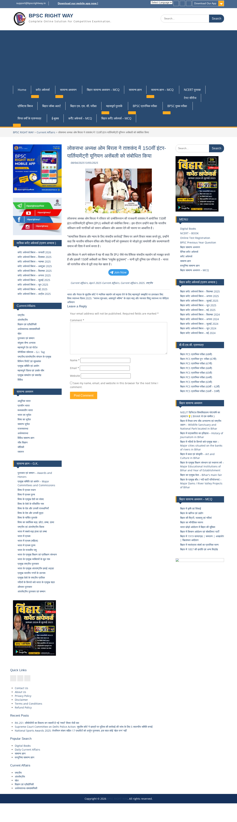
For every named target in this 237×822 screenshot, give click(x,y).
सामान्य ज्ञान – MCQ (162, 90)
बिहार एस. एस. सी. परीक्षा (83, 106)
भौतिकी (21, 447)
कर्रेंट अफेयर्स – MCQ (80, 118)
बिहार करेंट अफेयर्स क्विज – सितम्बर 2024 (200, 314)
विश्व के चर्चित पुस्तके (27, 517)
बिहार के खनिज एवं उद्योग (191, 513)
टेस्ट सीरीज (190, 98)
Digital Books (188, 228)
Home (22, 90)
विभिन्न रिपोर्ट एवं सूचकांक (29, 361)
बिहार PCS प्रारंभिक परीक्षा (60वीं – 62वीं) (200, 386)
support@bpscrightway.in (31, 3)
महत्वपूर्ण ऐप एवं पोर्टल (27, 347)
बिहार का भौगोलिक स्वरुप (191, 522)
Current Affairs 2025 (133, 283)
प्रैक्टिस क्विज (25, 106)
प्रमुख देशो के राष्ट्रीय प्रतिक (31, 577)
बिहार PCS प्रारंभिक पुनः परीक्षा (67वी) (198, 359)
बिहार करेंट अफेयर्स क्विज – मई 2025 (198, 310)
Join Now (120, 272)
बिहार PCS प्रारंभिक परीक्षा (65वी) (196, 372)
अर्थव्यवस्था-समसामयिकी (29, 329)
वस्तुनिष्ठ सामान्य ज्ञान (190, 265)
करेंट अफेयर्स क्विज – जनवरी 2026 (34, 252)
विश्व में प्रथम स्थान (27, 490)
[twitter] (182, 3)
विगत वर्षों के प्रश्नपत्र (29, 118)
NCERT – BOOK (189, 233)
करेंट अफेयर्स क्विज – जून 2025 (33, 284)
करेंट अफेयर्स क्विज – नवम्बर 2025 (34, 261)
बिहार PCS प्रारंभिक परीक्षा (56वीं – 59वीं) (200, 391)
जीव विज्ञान (23, 442)
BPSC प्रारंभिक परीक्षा (145, 106)
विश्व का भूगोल (24, 419)
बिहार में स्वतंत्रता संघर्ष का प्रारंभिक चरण (199, 544)
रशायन (21, 451)
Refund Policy (23, 707)
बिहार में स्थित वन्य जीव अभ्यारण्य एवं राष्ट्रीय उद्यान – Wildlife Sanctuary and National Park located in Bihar (200, 424)
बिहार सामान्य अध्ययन (190, 247)
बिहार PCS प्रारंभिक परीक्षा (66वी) (196, 368)
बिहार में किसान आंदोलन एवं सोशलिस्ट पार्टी (199, 531)
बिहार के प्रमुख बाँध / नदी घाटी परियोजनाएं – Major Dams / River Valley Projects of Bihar (201, 483)
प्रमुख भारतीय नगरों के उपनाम (31, 573)
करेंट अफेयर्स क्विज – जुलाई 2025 (34, 280)
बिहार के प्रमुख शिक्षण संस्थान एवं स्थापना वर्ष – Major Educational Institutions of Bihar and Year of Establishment (202, 466)
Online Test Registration (195, 238)
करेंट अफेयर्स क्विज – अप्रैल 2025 (34, 294)
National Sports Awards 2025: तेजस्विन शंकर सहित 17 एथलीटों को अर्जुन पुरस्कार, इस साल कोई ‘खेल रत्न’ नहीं (71, 730)
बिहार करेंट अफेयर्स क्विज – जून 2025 (198, 305)
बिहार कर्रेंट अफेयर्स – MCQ (116, 118)
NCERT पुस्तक (192, 90)
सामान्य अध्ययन (68, 90)
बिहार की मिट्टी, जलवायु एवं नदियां (196, 517)
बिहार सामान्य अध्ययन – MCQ (103, 90)
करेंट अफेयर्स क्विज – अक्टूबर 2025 (35, 266)
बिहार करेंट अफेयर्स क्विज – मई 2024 (198, 333)
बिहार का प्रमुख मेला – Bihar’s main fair (201, 475)
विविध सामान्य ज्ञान (26, 438)
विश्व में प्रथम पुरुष (26, 494)
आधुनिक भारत (24, 401)
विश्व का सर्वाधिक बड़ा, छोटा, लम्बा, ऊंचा (36, 522)
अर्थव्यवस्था (23, 433)
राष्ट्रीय (149, 283)
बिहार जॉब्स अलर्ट (51, 106)
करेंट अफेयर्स (43, 90)
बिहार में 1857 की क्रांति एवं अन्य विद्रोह (199, 549)
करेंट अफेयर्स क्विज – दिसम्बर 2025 (34, 257)
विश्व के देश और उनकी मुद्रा (30, 513)
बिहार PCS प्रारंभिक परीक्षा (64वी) (196, 377)
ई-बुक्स (55, 118)
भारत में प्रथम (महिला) (28, 540)
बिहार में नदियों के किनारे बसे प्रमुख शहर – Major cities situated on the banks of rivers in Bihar (201, 445)
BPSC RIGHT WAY (51, 15)
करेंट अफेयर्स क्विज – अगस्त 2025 (34, 275)
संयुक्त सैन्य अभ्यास (26, 342)
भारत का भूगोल (24, 414)
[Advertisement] (118, 58)
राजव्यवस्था (23, 428)
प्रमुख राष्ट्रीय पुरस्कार (28, 563)
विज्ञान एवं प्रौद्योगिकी (27, 324)
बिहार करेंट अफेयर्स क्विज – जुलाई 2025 (199, 300)
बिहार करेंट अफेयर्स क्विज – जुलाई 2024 (199, 323)
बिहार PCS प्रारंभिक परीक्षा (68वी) (196, 354)
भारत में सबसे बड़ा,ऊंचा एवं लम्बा (32, 531)
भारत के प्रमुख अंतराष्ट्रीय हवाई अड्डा (36, 568)
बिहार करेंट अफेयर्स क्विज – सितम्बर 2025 (200, 291)
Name (75, 360)
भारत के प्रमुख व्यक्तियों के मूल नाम (34, 559)
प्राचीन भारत (24, 405)
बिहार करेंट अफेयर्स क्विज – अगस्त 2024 (199, 319)
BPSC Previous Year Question (198, 242)
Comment (77, 320)
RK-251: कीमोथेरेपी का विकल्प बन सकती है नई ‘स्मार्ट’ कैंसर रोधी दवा (47, 723)
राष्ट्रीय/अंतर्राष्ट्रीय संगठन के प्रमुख (34, 356)
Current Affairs (46, 132)
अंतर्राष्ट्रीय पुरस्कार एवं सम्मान (31, 591)
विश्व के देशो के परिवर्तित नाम (31, 503)
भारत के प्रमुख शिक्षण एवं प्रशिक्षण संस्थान (37, 554)
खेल (19, 333)
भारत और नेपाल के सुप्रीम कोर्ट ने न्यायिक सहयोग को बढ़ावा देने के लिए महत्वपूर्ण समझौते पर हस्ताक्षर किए (115, 294)
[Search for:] (192, 18)
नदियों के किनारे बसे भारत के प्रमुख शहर (36, 582)
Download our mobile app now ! (78, 3)
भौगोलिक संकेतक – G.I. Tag (31, 352)
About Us (20, 692)
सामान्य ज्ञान (135, 90)
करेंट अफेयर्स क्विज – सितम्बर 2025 (35, 270)
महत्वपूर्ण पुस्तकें (114, 106)
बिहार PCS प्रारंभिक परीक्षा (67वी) (196, 363)
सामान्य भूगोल (24, 424)
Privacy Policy (23, 696)
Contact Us (21, 688)
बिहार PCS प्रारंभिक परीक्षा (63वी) (196, 382)
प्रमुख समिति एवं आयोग (28, 366)
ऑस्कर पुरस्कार (25, 586)
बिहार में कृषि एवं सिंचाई (190, 508)
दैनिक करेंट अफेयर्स (189, 251)
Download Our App (205, 3)
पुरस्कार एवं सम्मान (26, 338)
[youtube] (188, 3)
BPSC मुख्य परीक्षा (177, 106)
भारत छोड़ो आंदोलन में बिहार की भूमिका (197, 527)
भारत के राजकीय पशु (27, 550)
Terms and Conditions (28, 703)
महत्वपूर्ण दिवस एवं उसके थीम (31, 370)
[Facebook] (176, 3)
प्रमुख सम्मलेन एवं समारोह (29, 375)
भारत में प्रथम (24, 536)
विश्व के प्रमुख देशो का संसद (31, 499)
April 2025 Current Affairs (104, 283)
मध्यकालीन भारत (25, 410)
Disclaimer (21, 699)
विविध (20, 379)
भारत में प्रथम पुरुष (26, 545)
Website (75, 375)
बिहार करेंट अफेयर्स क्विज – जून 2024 (198, 328)
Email (74, 368)
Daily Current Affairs (27, 749)
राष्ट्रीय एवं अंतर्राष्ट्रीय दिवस (31, 526)
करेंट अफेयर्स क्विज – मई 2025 (32, 289)
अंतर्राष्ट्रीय (23, 319)
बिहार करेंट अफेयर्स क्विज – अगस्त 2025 (199, 296)
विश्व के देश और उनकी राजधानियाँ (33, 508)
